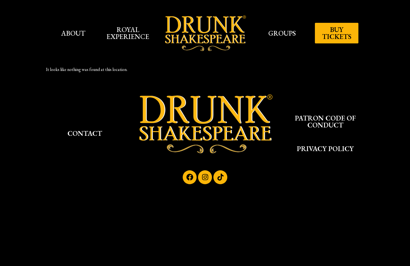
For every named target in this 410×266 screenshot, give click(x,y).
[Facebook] (190, 177)
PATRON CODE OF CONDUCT (325, 121)
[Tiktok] (220, 177)
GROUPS (282, 33)
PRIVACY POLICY (325, 148)
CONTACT (84, 133)
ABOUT (73, 33)
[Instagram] (205, 177)
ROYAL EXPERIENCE (128, 33)
